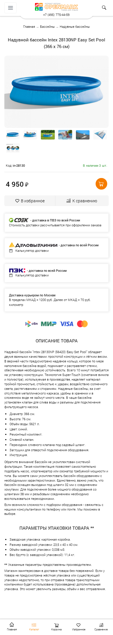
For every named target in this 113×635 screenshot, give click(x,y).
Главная (29, 26)
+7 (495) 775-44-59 (56, 14)
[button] (101, 184)
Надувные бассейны (75, 26)
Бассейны (47, 26)
